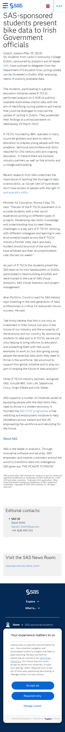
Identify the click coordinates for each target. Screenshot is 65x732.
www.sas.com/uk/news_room (22, 566)
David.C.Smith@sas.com (25, 526)
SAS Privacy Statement (21, 718)
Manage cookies (33, 706)
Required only (33, 696)
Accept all (32, 685)
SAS (5, 65)
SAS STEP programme (34, 411)
